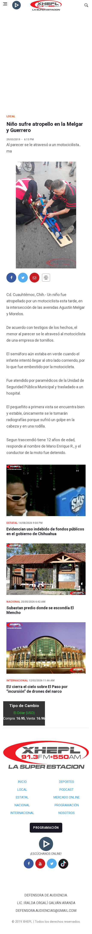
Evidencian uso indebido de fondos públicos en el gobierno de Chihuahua (45, 531)
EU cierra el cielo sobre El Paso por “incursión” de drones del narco (37, 689)
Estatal (12, 522)
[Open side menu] (5, 4)
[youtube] (40, 863)
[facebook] (29, 863)
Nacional (13, 601)
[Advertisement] (46, 58)
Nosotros (66, 813)
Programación (67, 805)
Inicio (22, 782)
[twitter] (52, 863)
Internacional (17, 680)
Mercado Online (66, 797)
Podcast (66, 790)
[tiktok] (63, 863)
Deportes (66, 782)
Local (10, 116)
